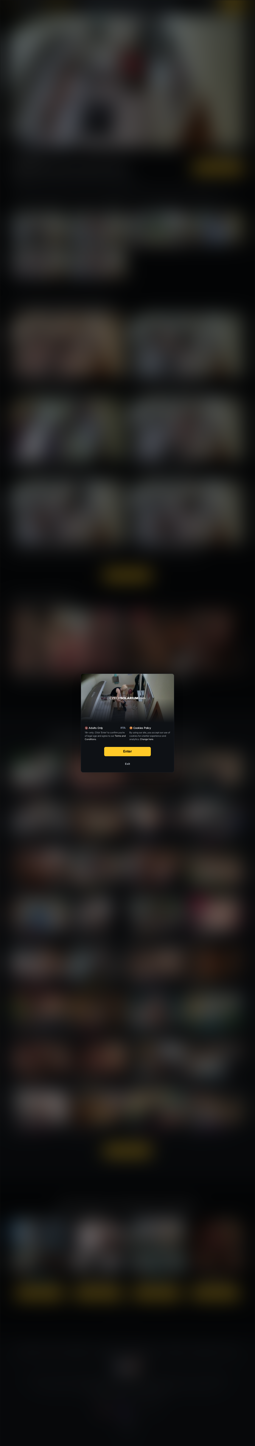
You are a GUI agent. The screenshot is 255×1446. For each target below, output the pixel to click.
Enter (127, 751)
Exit (127, 763)
